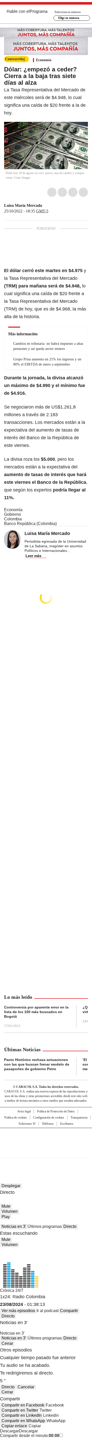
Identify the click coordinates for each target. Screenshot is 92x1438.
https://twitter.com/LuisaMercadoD (45, 205)
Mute (6, 1206)
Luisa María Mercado (23, 205)
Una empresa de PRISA (46, 1139)
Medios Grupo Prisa (46, 1152)
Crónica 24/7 (11, 1290)
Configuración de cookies (48, 1117)
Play (6, 1217)
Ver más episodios (18, 1310)
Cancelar (26, 1387)
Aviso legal (24, 1111)
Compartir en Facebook (23, 1405)
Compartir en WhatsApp (23, 1421)
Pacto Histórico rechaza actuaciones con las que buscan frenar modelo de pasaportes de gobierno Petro (36, 1064)
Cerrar (7, 1343)
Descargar (9, 1431)
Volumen (10, 1211)
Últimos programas (45, 1226)
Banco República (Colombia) (30, 523)
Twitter (62, 192)
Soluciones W (27, 1123)
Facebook (51, 192)
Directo (69, 1226)
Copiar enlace (14, 1426)
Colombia (13, 519)
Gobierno (12, 514)
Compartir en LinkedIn (22, 1415)
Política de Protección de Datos (56, 1111)
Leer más (33, 556)
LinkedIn (72, 192)
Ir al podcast (48, 1310)
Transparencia (79, 1117)
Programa (39, 11)
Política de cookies (15, 1117)
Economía (43, 60)
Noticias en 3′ (14, 1226)
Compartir (69, 1310)
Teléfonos (48, 1123)
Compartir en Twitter (20, 1410)
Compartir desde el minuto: (29, 1435)
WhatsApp (83, 192)
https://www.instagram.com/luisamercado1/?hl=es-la (51, 205)
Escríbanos (66, 1123)
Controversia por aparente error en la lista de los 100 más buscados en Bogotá (36, 1011)
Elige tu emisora (68, 18)
